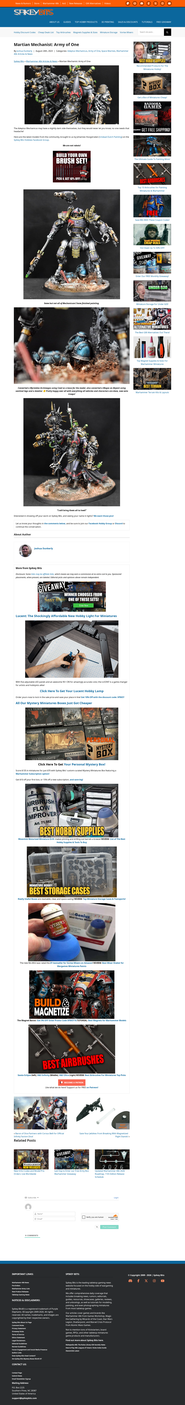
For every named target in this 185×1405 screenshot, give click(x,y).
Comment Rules (18, 1325)
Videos (107, 3)
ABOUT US (54, 22)
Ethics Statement (18, 1337)
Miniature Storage (108, 32)
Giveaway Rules (18, 1331)
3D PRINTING (107, 22)
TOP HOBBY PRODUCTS (86, 22)
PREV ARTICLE (21, 1126)
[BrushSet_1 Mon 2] (72, 152)
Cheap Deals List (46, 32)
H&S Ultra (64, 1075)
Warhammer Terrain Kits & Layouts (152, 392)
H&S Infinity (43, 1075)
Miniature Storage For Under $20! (152, 304)
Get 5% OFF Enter (46, 1020)
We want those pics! (104, 516)
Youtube (169, 3)
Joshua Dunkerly (25, 51)
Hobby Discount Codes (25, 32)
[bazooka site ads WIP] (152, 103)
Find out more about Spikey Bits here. (85, 1340)
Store (36, 3)
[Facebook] (138, 1281)
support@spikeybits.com (24, 1398)
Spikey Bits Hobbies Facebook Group (31, 140)
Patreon (128, 3)
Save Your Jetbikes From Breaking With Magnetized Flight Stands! (104, 1135)
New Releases (75, 3)
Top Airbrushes (63, 32)
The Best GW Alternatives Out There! (152, 332)
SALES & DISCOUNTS (128, 22)
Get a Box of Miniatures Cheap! (152, 97)
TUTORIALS (147, 22)
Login (116, 1197)
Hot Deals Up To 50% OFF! (152, 248)
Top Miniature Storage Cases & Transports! (104, 899)
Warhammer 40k (51, 3)
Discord (142, 3)
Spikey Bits (19, 61)
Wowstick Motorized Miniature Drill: (36, 839)
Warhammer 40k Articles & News (41, 61)
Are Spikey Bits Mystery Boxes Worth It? (27, 1359)
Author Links (17, 1353)
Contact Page (17, 1373)
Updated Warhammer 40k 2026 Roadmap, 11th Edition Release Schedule (110, 1173)
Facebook (148, 3)
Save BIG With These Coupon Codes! (152, 220)
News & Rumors (23, 3)
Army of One (94, 51)
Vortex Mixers (126, 32)
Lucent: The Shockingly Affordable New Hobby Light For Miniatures (66, 616)
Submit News (17, 1376)
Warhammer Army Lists (21, 1289)
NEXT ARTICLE (123, 1126)
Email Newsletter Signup (21, 1379)
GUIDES (67, 22)
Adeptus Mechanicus (77, 51)
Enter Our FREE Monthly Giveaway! (152, 276)
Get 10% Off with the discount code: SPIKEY (102, 697)
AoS (64, 3)
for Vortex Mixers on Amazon (77, 963)
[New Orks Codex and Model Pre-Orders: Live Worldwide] (31, 1151)
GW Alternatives (93, 3)
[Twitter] (146, 1281)
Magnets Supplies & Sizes (85, 32)
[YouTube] (163, 1281)
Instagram (162, 3)
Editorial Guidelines (19, 1344)
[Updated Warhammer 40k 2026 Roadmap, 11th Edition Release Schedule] (112, 1151)
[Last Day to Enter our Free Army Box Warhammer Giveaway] (71, 1151)
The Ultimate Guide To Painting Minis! (152, 159)
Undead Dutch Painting (110, 137)
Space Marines (108, 51)
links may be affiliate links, (42, 574)
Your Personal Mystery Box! (84, 764)
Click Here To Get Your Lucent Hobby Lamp (72, 691)
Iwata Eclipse (24, 1075)
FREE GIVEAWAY (163, 22)
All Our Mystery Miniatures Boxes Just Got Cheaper (54, 703)
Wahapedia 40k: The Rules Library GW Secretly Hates (85, 1345)
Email (135, 3)
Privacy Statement (19, 1328)
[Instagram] (154, 1281)
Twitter (155, 3)
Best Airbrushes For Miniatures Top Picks (105, 1075)
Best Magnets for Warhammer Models (107, 1020)
